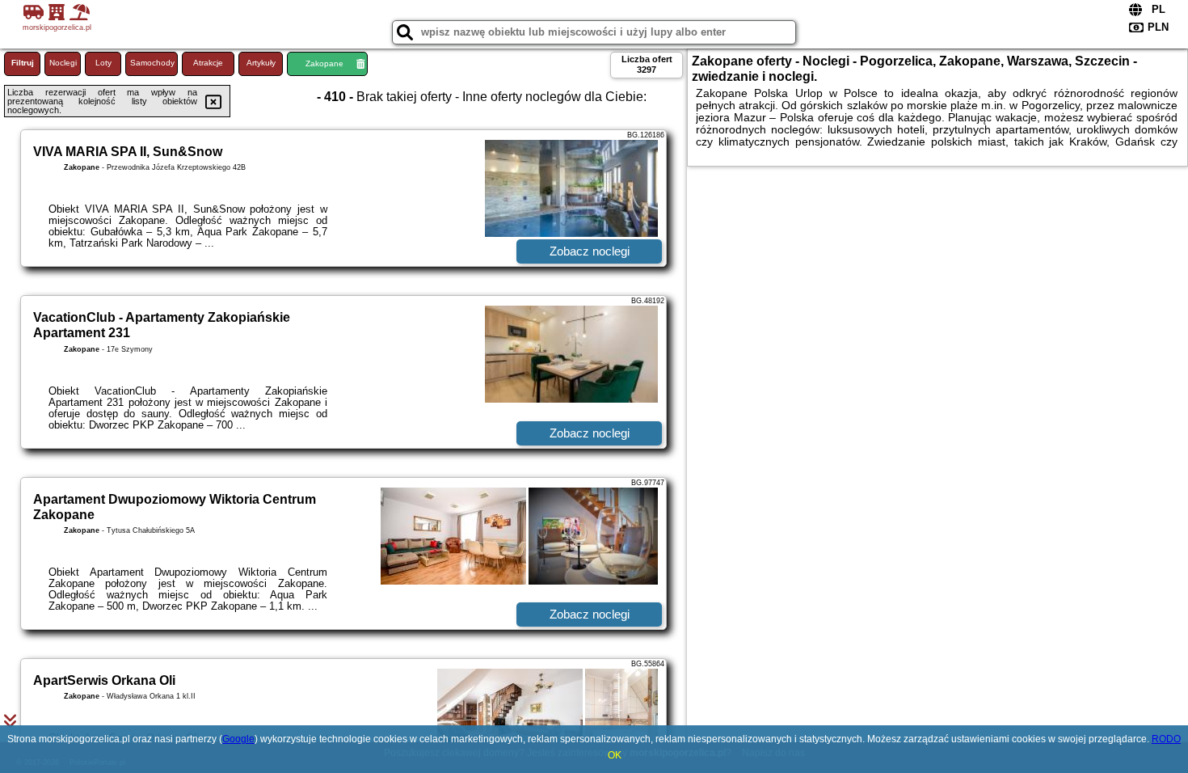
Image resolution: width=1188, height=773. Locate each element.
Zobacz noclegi (590, 251)
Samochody (152, 62)
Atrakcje (208, 62)
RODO (1166, 739)
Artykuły (261, 62)
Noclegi (63, 62)
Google (238, 739)
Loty (103, 62)
